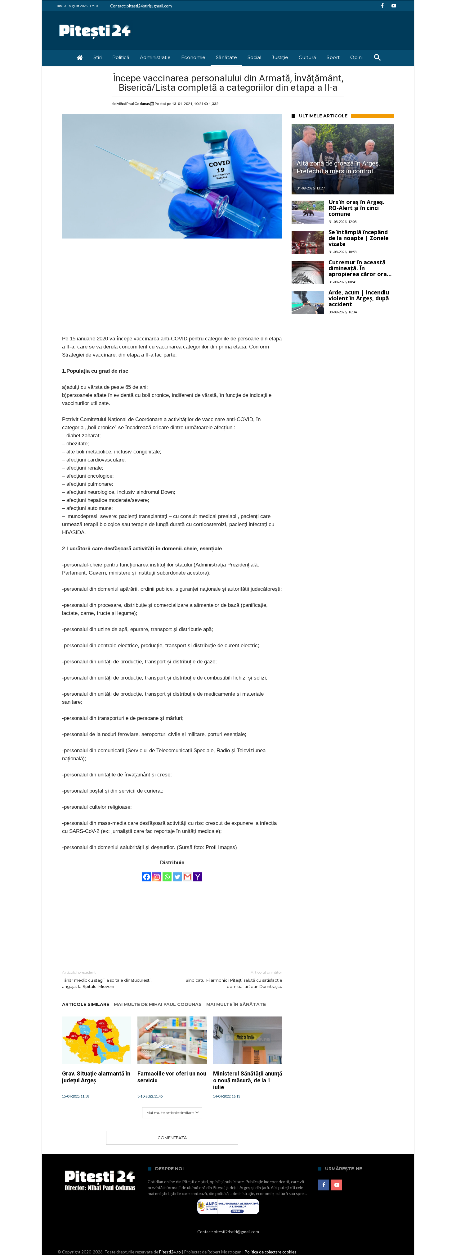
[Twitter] (177, 873)
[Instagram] (156, 873)
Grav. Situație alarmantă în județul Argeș (96, 1077)
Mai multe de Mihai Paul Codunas (158, 1004)
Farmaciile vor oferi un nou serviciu (171, 1077)
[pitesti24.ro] (95, 20)
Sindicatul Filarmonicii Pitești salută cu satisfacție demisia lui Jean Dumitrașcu (234, 979)
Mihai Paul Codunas (133, 103)
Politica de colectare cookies (270, 1251)
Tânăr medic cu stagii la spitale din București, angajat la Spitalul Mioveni (106, 979)
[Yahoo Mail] (197, 873)
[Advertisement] (172, 291)
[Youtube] (394, 6)
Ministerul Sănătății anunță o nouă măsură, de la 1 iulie (247, 1080)
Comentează (172, 1137)
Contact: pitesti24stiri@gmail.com (141, 5)
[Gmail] (187, 873)
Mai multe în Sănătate (236, 1004)
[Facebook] (382, 6)
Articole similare (85, 1004)
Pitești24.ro (170, 1251)
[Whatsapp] (167, 873)
